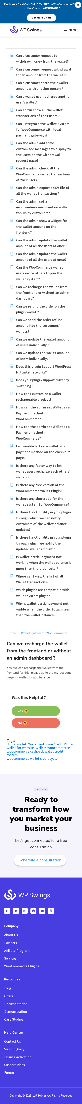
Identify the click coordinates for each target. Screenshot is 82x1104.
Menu (72, 30)
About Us (11, 935)
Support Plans (14, 1064)
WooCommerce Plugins (21, 966)
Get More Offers (41, 17)
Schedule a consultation (40, 860)
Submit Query (14, 1049)
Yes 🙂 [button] (23, 711)
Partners (10, 942)
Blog (7, 988)
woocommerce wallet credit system (34, 758)
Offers (8, 996)
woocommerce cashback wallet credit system (35, 753)
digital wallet (16, 744)
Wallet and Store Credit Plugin (50, 744)
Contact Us (12, 1041)
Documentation (15, 1003)
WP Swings (40, 1095)
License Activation (17, 1057)
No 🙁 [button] (22, 723)
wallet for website (20, 747)
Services (10, 958)
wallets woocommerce (53, 747)
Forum (9, 1072)
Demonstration (15, 1011)
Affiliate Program (17, 950)
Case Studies (13, 1019)
